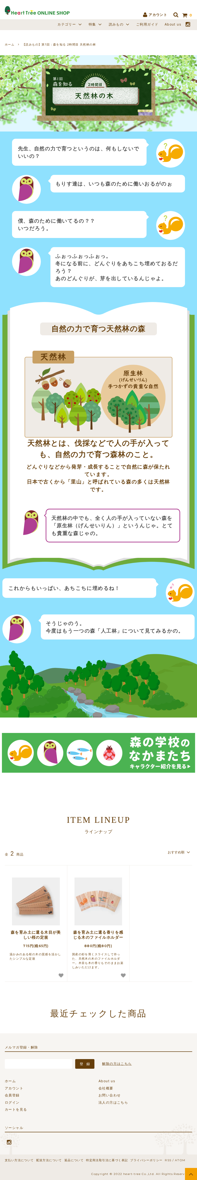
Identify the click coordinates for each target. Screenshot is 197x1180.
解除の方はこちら (117, 1063)
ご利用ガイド (147, 24)
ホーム (9, 44)
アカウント (157, 15)
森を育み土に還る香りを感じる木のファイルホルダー (98, 935)
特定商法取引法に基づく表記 (107, 1160)
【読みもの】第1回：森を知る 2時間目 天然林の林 (59, 44)
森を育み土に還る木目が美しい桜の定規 (36, 935)
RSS (168, 1160)
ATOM (180, 1160)
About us (173, 24)
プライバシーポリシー (146, 1160)
